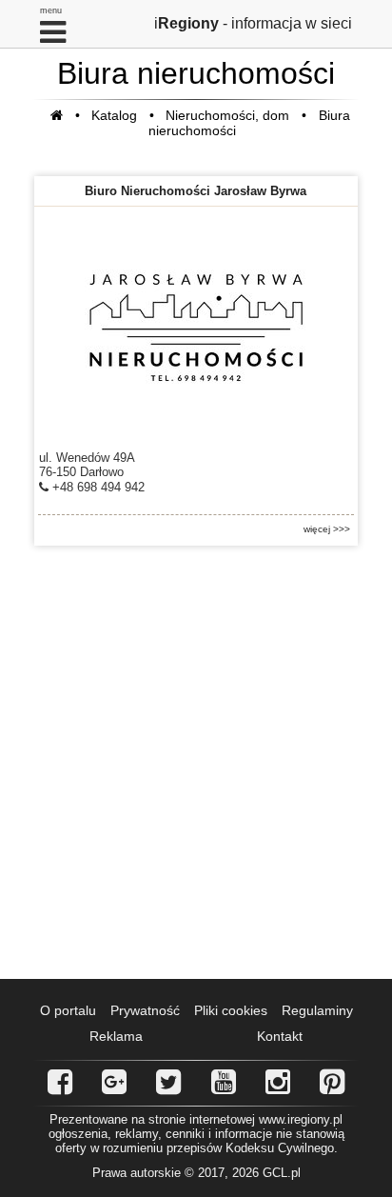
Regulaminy (317, 1010)
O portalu (68, 1010)
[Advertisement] (196, 763)
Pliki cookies (230, 1010)
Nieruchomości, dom (227, 115)
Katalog (114, 115)
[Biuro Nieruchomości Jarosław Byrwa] (196, 326)
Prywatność (145, 1010)
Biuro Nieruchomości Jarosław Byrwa (195, 191)
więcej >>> (327, 529)
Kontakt (280, 1036)
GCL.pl (282, 1173)
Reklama (116, 1036)
